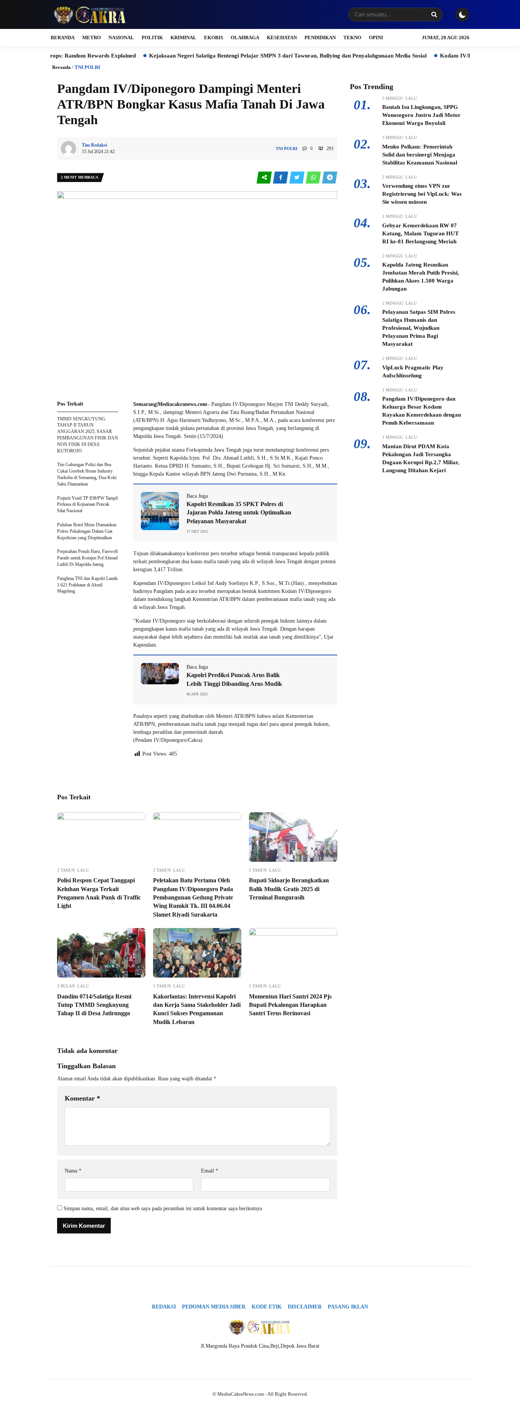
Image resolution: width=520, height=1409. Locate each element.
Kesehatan (282, 37)
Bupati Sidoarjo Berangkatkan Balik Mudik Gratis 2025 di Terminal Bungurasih (289, 889)
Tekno (352, 37)
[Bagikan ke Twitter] (297, 178)
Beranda (63, 37)
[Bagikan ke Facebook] (281, 178)
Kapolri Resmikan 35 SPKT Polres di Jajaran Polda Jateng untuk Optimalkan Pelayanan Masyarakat (239, 512)
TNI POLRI (87, 67)
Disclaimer (305, 1307)
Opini (376, 37)
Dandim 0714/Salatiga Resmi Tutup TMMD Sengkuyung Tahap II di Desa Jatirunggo (94, 1005)
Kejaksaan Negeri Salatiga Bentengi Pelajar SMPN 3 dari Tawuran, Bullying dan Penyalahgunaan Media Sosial (261, 56)
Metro (91, 37)
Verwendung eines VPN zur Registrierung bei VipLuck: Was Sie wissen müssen (422, 194)
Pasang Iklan (348, 1307)
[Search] (434, 14)
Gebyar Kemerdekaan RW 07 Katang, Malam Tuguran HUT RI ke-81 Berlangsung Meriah (420, 233)
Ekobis (213, 37)
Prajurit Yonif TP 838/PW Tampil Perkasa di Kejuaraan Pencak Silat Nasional (87, 504)
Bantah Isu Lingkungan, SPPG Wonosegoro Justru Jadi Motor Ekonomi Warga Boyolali (421, 115)
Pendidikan (320, 37)
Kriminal (183, 37)
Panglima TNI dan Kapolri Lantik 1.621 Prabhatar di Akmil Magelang (87, 585)
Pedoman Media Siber (214, 1307)
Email (209, 1171)
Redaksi (164, 1307)
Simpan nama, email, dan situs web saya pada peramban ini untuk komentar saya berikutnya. (163, 1208)
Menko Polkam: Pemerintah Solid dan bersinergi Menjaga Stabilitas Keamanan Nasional (419, 155)
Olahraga (245, 37)
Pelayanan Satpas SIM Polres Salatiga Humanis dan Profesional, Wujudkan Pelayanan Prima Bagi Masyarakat (418, 328)
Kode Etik (267, 1307)
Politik (152, 37)
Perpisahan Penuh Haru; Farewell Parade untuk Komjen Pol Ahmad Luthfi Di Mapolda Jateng (87, 558)
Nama (73, 1171)
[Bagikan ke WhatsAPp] (314, 178)
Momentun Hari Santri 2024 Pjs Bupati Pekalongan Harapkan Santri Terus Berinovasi (290, 1005)
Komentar (82, 1098)
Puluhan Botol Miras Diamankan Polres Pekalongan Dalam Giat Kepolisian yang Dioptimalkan (86, 531)
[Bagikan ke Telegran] (329, 178)
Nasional (121, 37)
